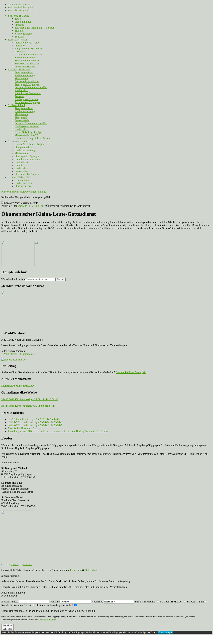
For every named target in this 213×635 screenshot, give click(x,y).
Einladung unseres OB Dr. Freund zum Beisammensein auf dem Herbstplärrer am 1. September (58, 431)
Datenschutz (91, 570)
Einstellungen (165, 632)
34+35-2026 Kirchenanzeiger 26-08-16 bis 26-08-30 (29, 399)
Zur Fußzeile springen (19, 10)
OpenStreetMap (27, 565)
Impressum (76, 570)
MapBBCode (14, 565)
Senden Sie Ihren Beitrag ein (131, 372)
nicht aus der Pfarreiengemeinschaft (54, 605)
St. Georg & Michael (171, 601)
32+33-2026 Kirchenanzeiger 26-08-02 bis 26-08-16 (29, 405)
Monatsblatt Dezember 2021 (23, 428)
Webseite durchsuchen (13, 279)
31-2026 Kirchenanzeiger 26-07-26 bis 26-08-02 (33, 419)
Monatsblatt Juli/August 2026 (18, 385)
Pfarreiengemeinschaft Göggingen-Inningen (24, 191)
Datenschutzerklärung (47, 620)
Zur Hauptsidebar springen (22, 7)
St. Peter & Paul (195, 601)
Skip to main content (19, 4)
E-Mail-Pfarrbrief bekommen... (17, 354)
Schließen (7, 629)
